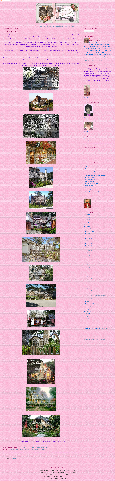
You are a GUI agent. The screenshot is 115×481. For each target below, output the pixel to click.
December (89, 229)
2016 (87, 217)
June (88, 243)
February (89, 303)
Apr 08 (90, 286)
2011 (87, 309)
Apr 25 (90, 257)
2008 (87, 316)
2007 (87, 318)
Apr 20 (90, 269)
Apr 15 (90, 276)
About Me (42, 26)
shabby (42, 449)
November (89, 231)
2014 (87, 222)
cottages (22, 449)
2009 (87, 314)
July (88, 240)
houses (29, 449)
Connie (93, 38)
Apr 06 (90, 288)
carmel (11, 449)
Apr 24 (90, 259)
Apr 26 (90, 255)
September (90, 236)
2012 (87, 226)
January (89, 306)
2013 (87, 224)
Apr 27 (90, 252)
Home (41, 455)
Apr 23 (90, 262)
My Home (49, 26)
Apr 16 (90, 274)
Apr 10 (90, 283)
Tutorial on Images (69, 26)
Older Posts (76, 455)
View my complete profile (93, 60)
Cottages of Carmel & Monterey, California (13, 31)
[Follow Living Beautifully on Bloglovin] (89, 31)
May (88, 245)
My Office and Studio (58, 26)
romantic (35, 449)
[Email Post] (51, 448)
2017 (87, 214)
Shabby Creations (105, 328)
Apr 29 (90, 250)
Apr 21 (90, 267)
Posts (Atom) (13, 458)
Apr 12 (90, 281)
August (89, 238)
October (89, 233)
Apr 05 (90, 290)
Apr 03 (90, 293)
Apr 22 (90, 264)
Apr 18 (90, 271)
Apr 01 (90, 298)
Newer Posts (6, 455)
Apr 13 (90, 278)
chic (16, 449)
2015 (87, 219)
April (88, 248)
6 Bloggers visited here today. (38, 448)
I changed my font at (94, 339)
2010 (87, 311)
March (89, 301)
